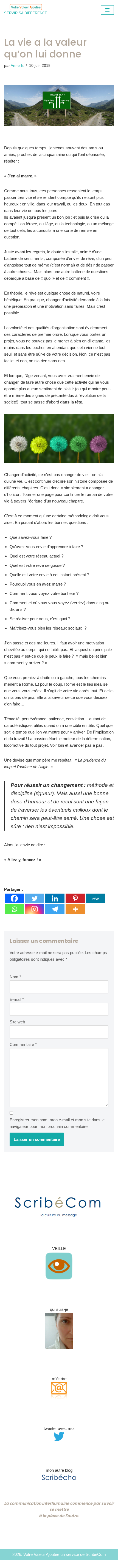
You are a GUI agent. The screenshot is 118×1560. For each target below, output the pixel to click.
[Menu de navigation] (107, 10)
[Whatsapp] (14, 909)
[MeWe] (95, 898)
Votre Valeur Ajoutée (41, 1554)
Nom (15, 976)
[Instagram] (34, 909)
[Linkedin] (54, 898)
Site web (17, 1022)
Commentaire (23, 1044)
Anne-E (17, 66)
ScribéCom (96, 1554)
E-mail (17, 999)
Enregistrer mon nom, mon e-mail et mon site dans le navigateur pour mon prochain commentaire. (57, 1123)
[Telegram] (54, 909)
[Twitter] (34, 898)
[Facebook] (14, 898)
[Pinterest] (75, 898)
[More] (75, 909)
